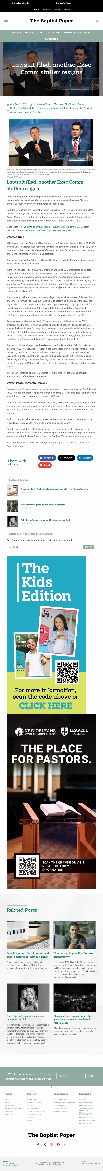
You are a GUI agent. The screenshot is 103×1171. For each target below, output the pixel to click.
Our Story (8, 1099)
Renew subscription (86, 1102)
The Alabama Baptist (20, 3)
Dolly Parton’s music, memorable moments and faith (45, 520)
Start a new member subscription (86, 1109)
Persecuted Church (34, 1114)
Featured (58, 108)
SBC (81, 108)
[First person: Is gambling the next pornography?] (12, 506)
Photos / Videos (59, 1105)
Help (55, 1164)
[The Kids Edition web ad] (46, 635)
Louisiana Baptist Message (48, 104)
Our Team (8, 1102)
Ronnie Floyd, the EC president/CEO (61, 227)
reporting (55, 442)
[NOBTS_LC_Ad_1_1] (51, 801)
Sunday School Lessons (77, 33)
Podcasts (30, 1117)
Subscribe (82, 1099)
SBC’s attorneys (34, 227)
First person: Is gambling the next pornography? (44, 505)
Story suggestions (60, 1099)
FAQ (59, 1164)
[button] (97, 21)
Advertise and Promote (13, 1108)
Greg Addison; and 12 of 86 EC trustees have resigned (43, 230)
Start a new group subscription (85, 1114)
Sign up (88, 547)
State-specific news (34, 1102)
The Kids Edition (34, 33)
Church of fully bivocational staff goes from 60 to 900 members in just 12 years (73, 1019)
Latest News (54, 33)
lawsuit (66, 200)
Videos (29, 1120)
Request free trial (85, 1123)
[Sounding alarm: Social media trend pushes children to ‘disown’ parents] (12, 490)
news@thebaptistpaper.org (91, 1163)
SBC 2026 (16, 33)
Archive (29, 1105)
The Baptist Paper (63, 3)
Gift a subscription (85, 1105)
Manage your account (87, 1120)
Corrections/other (60, 1108)
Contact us (8, 1114)
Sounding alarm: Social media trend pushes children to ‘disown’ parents (55, 489)
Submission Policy (60, 1111)
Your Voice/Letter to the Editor (64, 1102)
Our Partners (9, 1105)
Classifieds (51, 39)
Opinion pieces (32, 1108)
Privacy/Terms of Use (43, 1164)
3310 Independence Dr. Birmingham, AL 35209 (11, 1164)
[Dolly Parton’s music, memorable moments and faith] (12, 521)
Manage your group (86, 1117)
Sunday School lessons (35, 1111)
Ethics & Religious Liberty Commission (31, 108)
